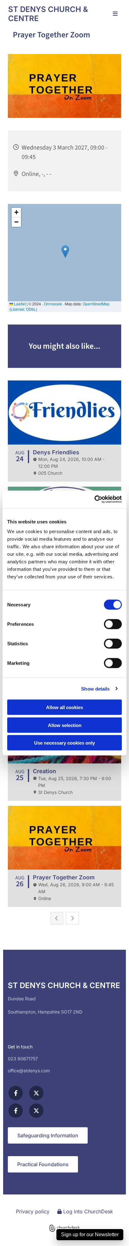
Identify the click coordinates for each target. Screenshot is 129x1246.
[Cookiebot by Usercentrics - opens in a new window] (94, 499)
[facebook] (16, 1093)
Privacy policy (32, 1211)
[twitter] (36, 1093)
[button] (110, 14)
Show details (95, 688)
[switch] (113, 624)
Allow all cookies (64, 707)
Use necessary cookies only (64, 743)
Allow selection (64, 725)
